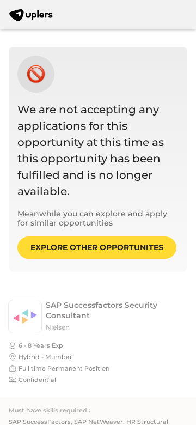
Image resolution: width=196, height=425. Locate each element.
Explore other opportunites (96, 247)
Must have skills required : (49, 410)
